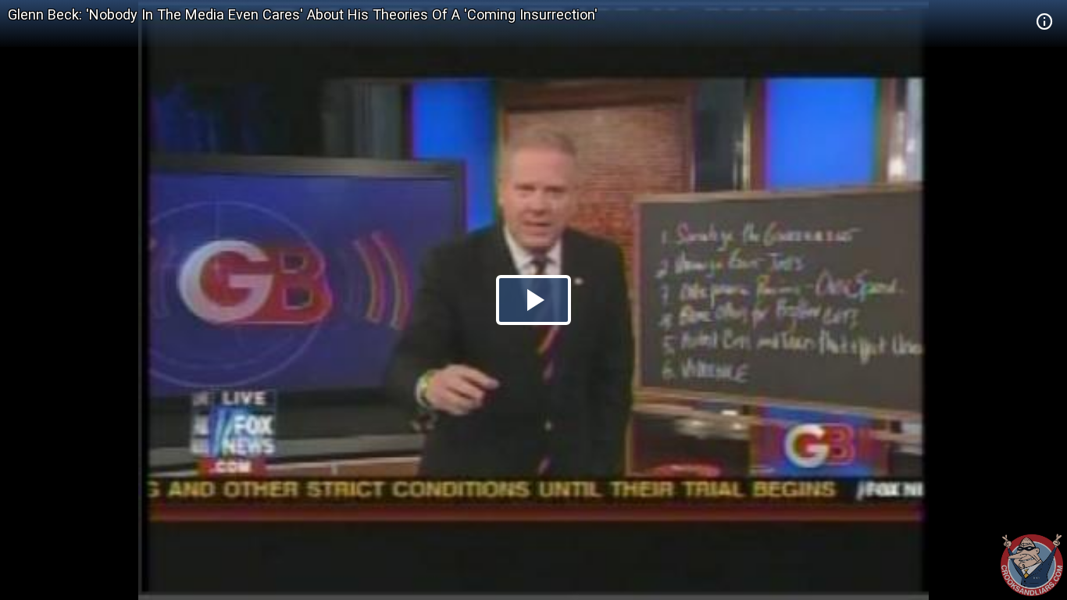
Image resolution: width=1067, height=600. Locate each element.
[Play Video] (533, 300)
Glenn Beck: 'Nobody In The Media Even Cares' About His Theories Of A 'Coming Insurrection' (303, 14)
